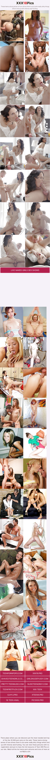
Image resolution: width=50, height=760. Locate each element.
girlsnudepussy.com (37, 679)
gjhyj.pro (12, 695)
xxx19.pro (37, 673)
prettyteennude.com (12, 684)
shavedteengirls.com (12, 679)
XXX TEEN (37, 689)
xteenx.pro (37, 695)
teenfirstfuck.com (12, 689)
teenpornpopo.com (12, 673)
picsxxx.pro (37, 700)
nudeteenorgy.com (37, 684)
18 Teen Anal (12, 700)
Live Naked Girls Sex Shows (25, 270)
